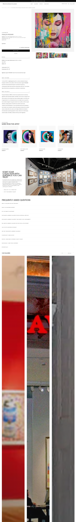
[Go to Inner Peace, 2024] (47, 136)
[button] (64, 3)
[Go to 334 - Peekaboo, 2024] (29, 136)
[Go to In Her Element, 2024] (10, 136)
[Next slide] (73, 252)
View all (69, 253)
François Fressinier (7, 34)
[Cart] (73, 4)
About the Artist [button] (6, 91)
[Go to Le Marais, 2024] (66, 136)
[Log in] (71, 4)
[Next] (73, 124)
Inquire (15, 53)
